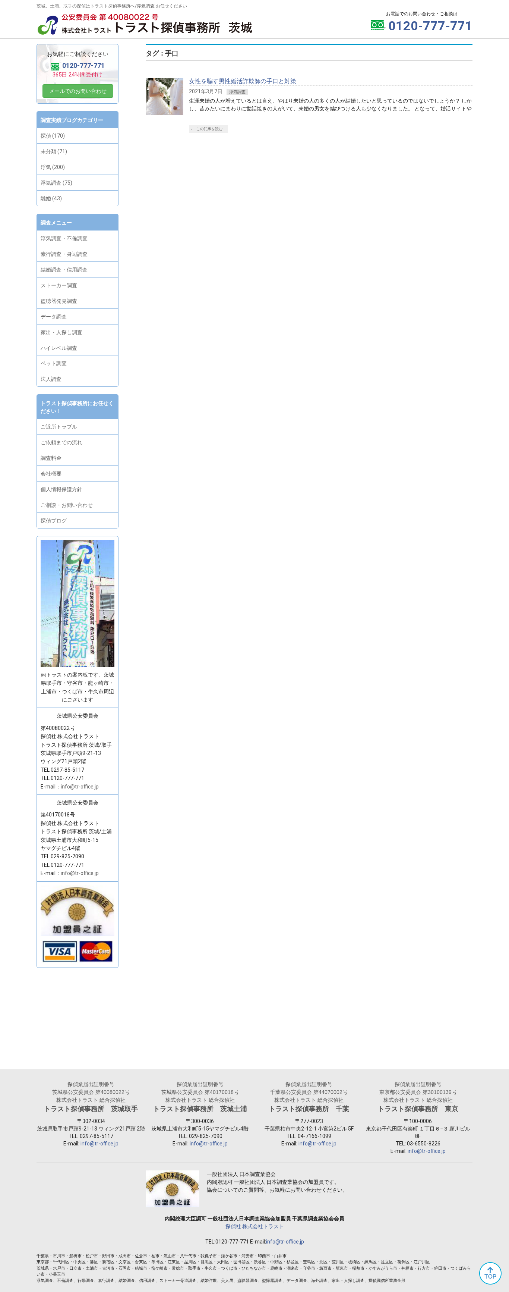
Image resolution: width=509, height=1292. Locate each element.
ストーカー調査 (59, 285)
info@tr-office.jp (80, 787)
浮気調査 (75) (56, 183)
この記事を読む (209, 129)
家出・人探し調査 (61, 332)
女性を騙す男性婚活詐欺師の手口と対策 (242, 81)
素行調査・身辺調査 (64, 254)
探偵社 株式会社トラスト (254, 1226)
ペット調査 (54, 363)
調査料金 (51, 458)
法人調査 (51, 379)
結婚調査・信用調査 (64, 270)
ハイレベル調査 (59, 348)
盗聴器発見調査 (59, 301)
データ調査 (54, 317)
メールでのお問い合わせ (78, 91)
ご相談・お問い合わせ (67, 505)
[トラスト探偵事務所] (145, 29)
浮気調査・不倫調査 (64, 238)
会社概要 (51, 474)
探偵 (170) (53, 136)
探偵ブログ (54, 521)
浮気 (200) (53, 167)
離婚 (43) (51, 198)
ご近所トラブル (59, 427)
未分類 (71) (54, 151)
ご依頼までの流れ (61, 442)
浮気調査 (237, 92)
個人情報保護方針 (61, 489)
